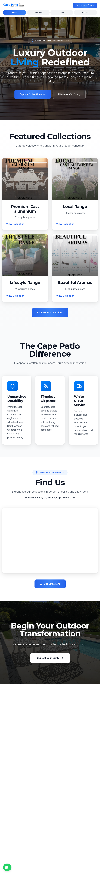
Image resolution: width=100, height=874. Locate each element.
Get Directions (52, 583)
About (61, 12)
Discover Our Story (69, 94)
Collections (38, 12)
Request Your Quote (48, 658)
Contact (85, 12)
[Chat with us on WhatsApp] (7, 867)
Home (14, 12)
